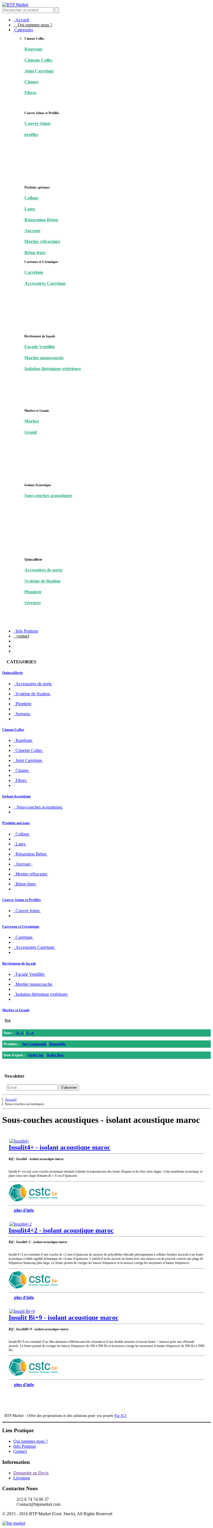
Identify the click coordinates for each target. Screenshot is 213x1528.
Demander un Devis (31, 1473)
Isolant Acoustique (16, 796)
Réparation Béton (41, 219)
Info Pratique (25, 631)
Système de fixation (42, 581)
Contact (20, 1451)
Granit (30, 432)
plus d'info (24, 1210)
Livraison (21, 1478)
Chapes (31, 81)
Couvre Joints (37, 123)
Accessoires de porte (43, 570)
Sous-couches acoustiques (48, 495)
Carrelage (33, 272)
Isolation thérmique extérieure (52, 368)
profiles (31, 134)
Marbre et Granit (15, 1010)
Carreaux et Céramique (20, 926)
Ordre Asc (36, 1055)
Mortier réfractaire (42, 241)
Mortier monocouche (44, 357)
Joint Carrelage (39, 71)
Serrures (32, 602)
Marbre (31, 421)
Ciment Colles (13, 729)
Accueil (21, 19)
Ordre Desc (55, 1055)
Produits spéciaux (16, 823)
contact (21, 636)
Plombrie (33, 591)
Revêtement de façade (19, 963)
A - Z (20, 1033)
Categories (23, 29)
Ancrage (32, 230)
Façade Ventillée (39, 346)
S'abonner (69, 1087)
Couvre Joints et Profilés (21, 900)
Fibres (30, 92)
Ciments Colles (38, 60)
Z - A (30, 1033)
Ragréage (33, 49)
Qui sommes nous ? (32, 24)
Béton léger (35, 252)
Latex (29, 209)
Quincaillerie (12, 673)
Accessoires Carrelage (45, 283)
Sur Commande (34, 1044)
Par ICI (120, 1416)
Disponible (57, 1044)
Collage (31, 197)
